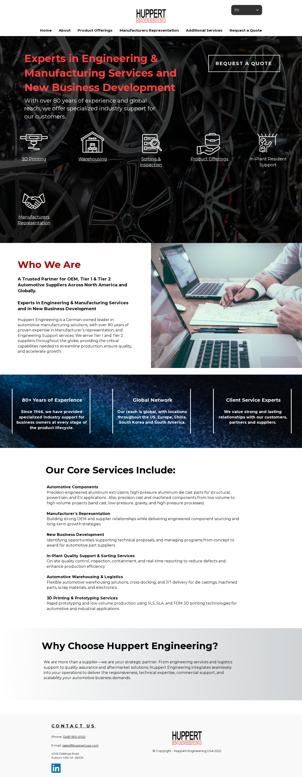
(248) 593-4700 (74, 737)
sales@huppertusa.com (80, 745)
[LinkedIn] (56, 768)
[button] (64, 30)
